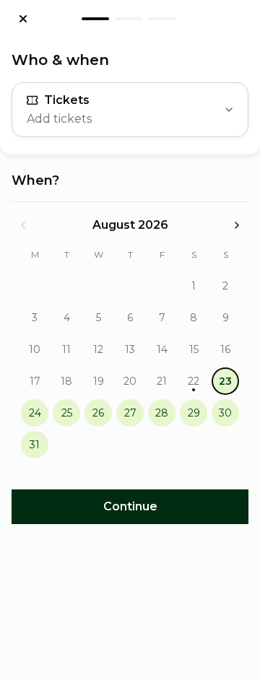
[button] (193, 286)
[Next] (236, 225)
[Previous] (23, 225)
